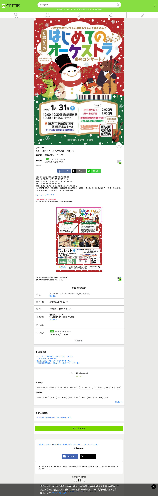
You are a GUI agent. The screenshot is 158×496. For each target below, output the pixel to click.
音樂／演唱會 (41, 387)
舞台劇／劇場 (62, 387)
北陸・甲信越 (61, 397)
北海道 (39, 397)
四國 (89, 397)
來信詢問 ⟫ (53, 319)
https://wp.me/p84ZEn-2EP (45, 195)
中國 (83, 397)
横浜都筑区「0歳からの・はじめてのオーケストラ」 (54, 417)
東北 (46, 397)
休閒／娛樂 (98, 387)
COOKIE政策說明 (59, 493)
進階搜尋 (117, 402)
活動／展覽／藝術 (85, 387)
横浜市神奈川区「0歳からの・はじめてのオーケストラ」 (56, 361)
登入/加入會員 (79, 428)
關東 (52, 397)
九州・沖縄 (98, 397)
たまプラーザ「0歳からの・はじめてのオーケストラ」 (55, 356)
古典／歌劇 (73, 387)
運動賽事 (51, 387)
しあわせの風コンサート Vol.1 (47, 358)
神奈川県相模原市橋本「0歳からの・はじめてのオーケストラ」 (58, 363)
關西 (77, 397)
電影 (107, 387)
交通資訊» (53, 296)
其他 (118, 387)
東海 (70, 397)
